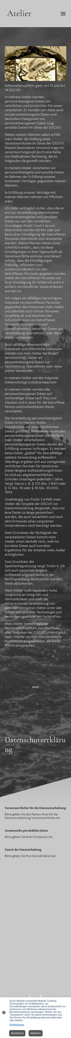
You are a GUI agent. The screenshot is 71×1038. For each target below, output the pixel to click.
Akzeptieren (17, 1033)
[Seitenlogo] (19, 22)
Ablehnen (35, 1033)
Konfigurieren (16, 1024)
